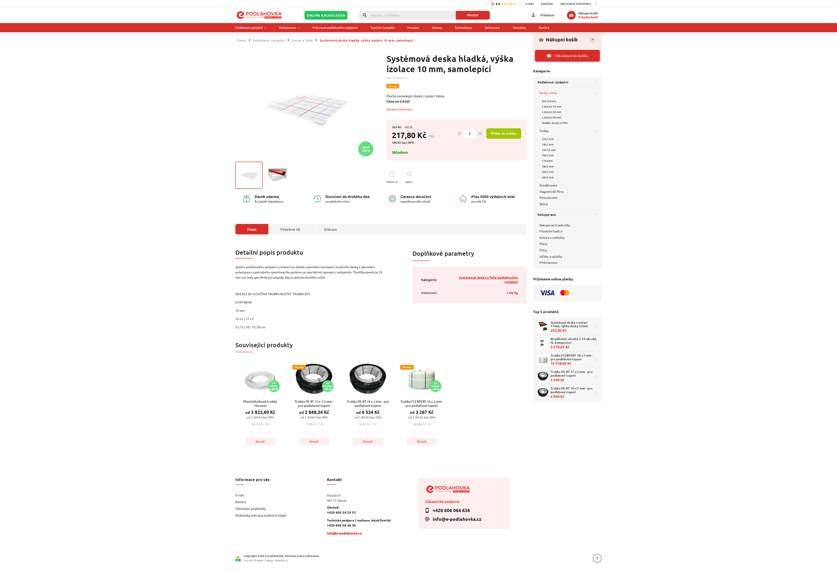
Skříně (543, 204)
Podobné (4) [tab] (290, 229)
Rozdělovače (548, 185)
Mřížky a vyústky (550, 256)
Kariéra (547, 4)
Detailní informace (399, 109)
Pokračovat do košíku (571, 55)
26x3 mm (548, 177)
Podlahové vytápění (553, 82)
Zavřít (513, 189)
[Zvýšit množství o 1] (480, 134)
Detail (260, 441)
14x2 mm (548, 144)
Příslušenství (548, 198)
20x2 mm (548, 172)
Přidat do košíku (503, 133)
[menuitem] (254, 27)
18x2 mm (548, 166)
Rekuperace (547, 214)
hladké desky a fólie (555, 123)
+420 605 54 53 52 (341, 512)
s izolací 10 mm (551, 106)
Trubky (544, 131)
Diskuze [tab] (330, 229)
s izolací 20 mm (551, 112)
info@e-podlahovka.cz (344, 533)
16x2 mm (548, 155)
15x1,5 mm (549, 150)
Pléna (543, 244)
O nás (530, 4)
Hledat (472, 15)
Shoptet (259, 560)
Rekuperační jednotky (554, 225)
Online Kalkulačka (326, 15)
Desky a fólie (548, 93)
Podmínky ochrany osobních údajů (260, 515)
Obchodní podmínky (575, 4)
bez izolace (549, 101)
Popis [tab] (251, 229)
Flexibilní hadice (551, 231)
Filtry (543, 250)
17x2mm (547, 160)
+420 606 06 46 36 (341, 525)
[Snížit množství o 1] (459, 134)
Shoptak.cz (281, 560)
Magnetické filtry (551, 191)
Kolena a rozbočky (552, 237)
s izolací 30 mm (551, 117)
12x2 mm (548, 139)
